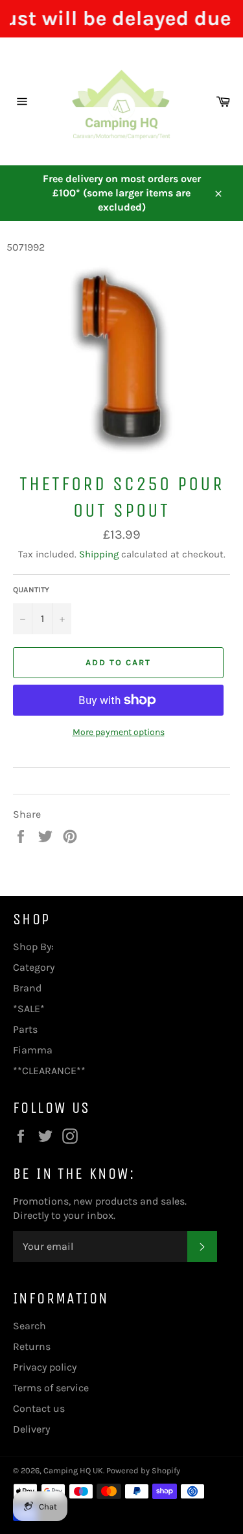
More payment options (119, 732)
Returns (32, 1346)
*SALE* (29, 1008)
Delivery (31, 1429)
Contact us (39, 1408)
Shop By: (33, 946)
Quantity (31, 589)
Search (29, 1326)
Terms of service (51, 1388)
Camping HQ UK (73, 1470)
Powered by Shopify (143, 1470)
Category (33, 967)
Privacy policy (44, 1367)
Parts (25, 1029)
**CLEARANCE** (49, 1070)
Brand (27, 988)
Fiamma (32, 1050)
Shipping (99, 554)
